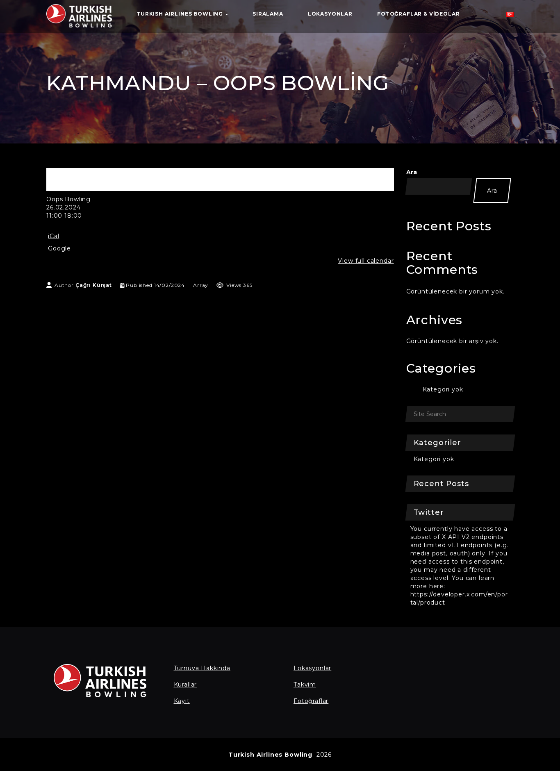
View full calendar (366, 260)
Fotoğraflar (311, 701)
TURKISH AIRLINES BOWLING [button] (181, 14)
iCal (53, 236)
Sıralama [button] (268, 14)
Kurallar (185, 684)
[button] (510, 16)
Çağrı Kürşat (93, 285)
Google (59, 248)
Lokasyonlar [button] (330, 14)
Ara (412, 172)
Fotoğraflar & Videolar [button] (418, 14)
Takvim (305, 684)
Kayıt (182, 701)
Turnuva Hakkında (202, 668)
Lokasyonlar (312, 668)
